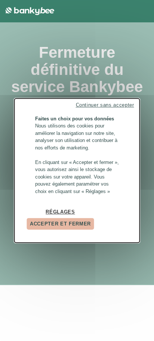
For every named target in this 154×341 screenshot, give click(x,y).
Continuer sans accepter (105, 105)
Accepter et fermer (60, 224)
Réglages (60, 212)
